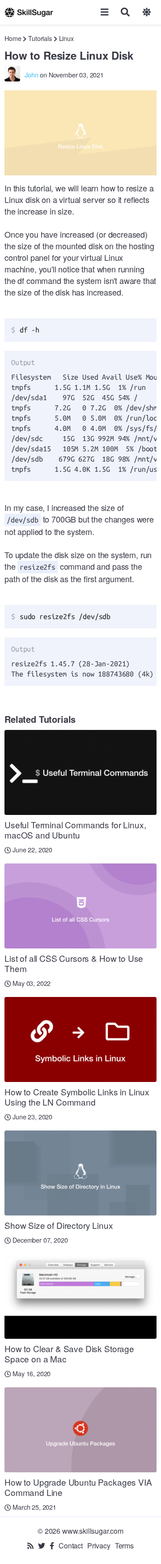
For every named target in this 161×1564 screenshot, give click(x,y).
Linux (66, 38)
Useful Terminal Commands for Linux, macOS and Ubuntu (75, 829)
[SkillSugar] (28, 12)
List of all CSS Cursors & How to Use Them (73, 963)
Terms (124, 1545)
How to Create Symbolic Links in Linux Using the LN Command (76, 1097)
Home (12, 38)
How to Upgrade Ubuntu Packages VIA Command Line (78, 1487)
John (31, 74)
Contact (71, 1545)
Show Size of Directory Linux (58, 1225)
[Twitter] (41, 1545)
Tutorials (40, 38)
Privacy (98, 1545)
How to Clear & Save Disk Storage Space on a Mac (69, 1353)
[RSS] (30, 1545)
